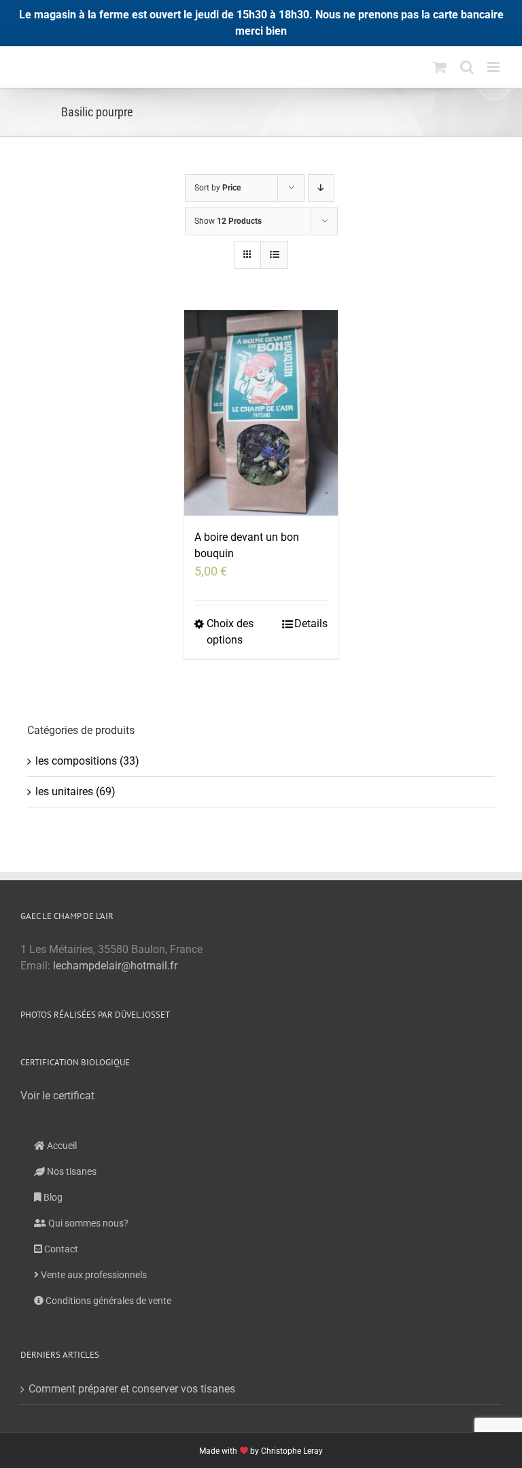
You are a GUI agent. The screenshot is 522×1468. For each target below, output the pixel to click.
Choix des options (230, 631)
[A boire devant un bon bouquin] (261, 413)
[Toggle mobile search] (467, 67)
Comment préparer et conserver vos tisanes (132, 1388)
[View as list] (274, 254)
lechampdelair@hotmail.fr (115, 965)
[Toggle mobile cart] (440, 67)
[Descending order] (321, 188)
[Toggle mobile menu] (494, 67)
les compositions (76, 760)
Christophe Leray (292, 1451)
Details (311, 623)
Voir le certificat (57, 1095)
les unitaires (64, 791)
